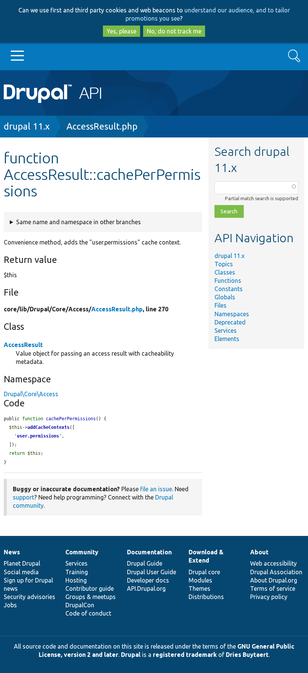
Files (220, 305)
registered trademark (185, 654)
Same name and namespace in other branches (78, 222)
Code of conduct (88, 613)
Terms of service (272, 588)
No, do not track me (174, 31)
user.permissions (38, 436)
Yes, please (121, 31)
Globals (224, 297)
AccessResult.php (101, 126)
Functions (227, 280)
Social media (21, 572)
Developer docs (148, 580)
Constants (228, 288)
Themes (199, 588)
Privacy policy (268, 596)
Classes (224, 272)
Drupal (130, 654)
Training (76, 572)
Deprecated (230, 322)
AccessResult (23, 344)
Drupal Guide (144, 563)
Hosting (76, 580)
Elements (226, 338)
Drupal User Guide (151, 572)
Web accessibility (273, 563)
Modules (200, 580)
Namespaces (231, 314)
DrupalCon (79, 605)
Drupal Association (276, 572)
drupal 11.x (27, 126)
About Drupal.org (273, 580)
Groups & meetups (90, 596)
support (23, 497)
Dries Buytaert (247, 654)
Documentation (149, 552)
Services (225, 330)
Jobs (10, 605)
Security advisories (29, 596)
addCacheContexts (48, 427)
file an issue (156, 489)
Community (81, 552)
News (12, 552)
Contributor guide (89, 588)
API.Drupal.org (146, 588)
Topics (223, 264)
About (259, 552)
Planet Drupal (22, 563)
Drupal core (204, 572)
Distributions (206, 596)
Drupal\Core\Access (31, 394)
